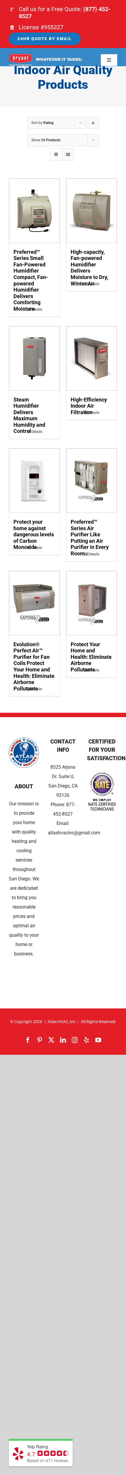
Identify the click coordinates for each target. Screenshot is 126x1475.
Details (36, 309)
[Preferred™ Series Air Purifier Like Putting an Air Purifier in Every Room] (91, 480)
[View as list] (68, 154)
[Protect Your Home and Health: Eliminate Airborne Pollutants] (91, 603)
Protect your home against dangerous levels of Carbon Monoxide (33, 534)
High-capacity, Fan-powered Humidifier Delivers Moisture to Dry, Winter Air (89, 268)
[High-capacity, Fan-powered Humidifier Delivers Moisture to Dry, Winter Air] (91, 210)
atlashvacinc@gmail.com (74, 833)
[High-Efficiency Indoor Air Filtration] (91, 358)
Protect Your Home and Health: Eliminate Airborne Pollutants (91, 657)
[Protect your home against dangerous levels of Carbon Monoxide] (34, 480)
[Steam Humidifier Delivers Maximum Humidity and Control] (34, 358)
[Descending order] (93, 123)
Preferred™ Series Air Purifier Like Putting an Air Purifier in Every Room (90, 538)
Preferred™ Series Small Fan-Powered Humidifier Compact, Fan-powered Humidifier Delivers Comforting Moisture (30, 280)
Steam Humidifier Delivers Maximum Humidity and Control (29, 415)
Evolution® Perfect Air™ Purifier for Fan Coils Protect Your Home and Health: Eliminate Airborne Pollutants (34, 666)
